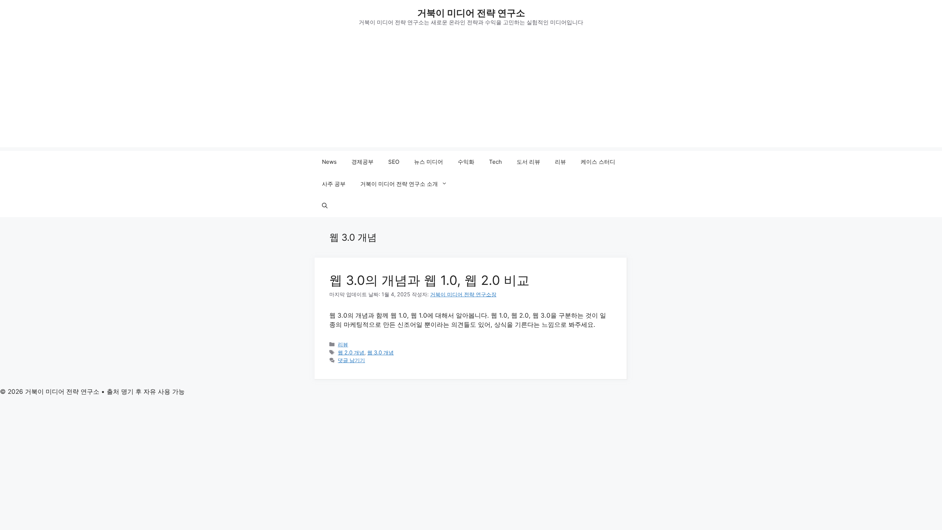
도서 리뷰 (528, 161)
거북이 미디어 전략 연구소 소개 (399, 183)
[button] (325, 206)
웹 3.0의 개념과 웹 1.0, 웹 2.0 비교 (429, 280)
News (329, 161)
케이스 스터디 (598, 161)
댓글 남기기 (351, 360)
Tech (495, 161)
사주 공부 (334, 183)
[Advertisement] (471, 95)
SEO (393, 161)
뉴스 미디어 (428, 161)
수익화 (466, 161)
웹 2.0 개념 (351, 352)
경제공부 (362, 161)
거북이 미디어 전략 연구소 (471, 12)
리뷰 (560, 161)
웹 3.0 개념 (380, 352)
